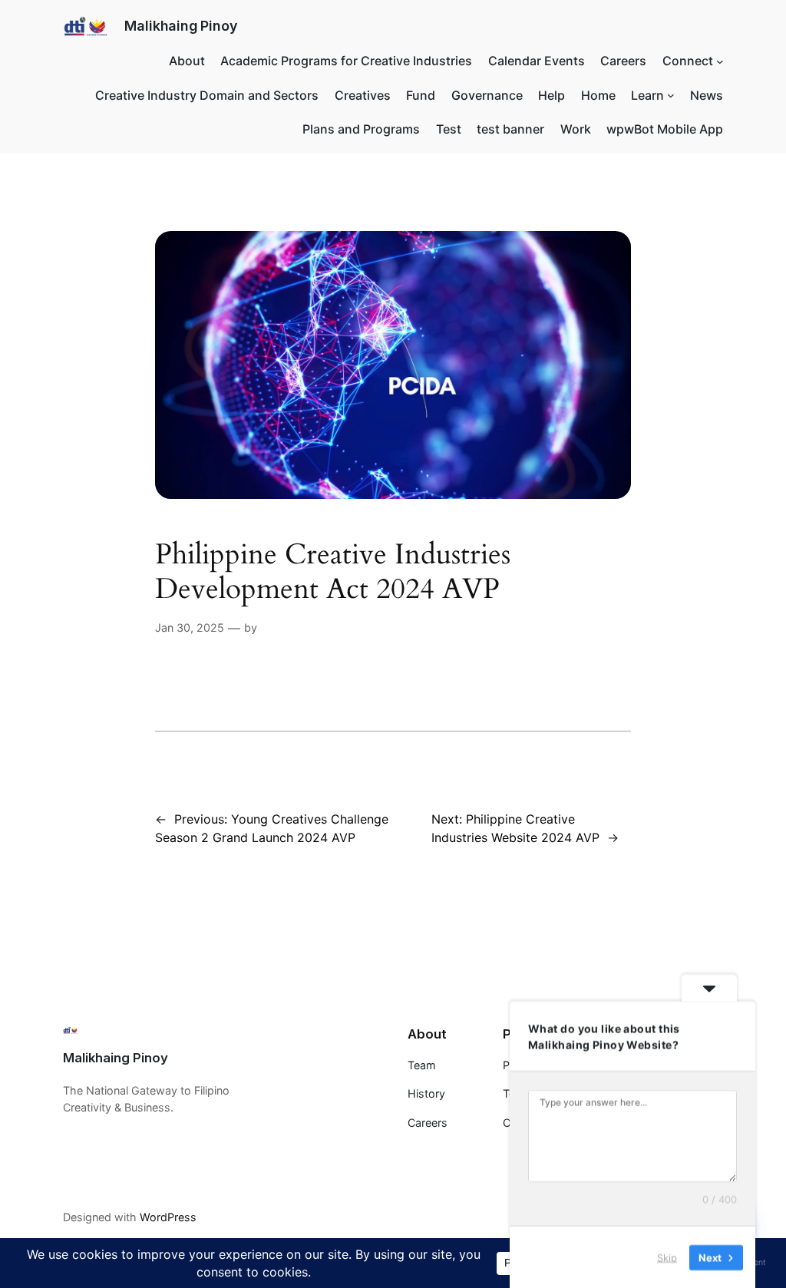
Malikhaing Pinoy (180, 26)
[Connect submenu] (720, 60)
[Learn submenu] (671, 95)
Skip (667, 1256)
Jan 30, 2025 (189, 627)
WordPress (168, 1217)
